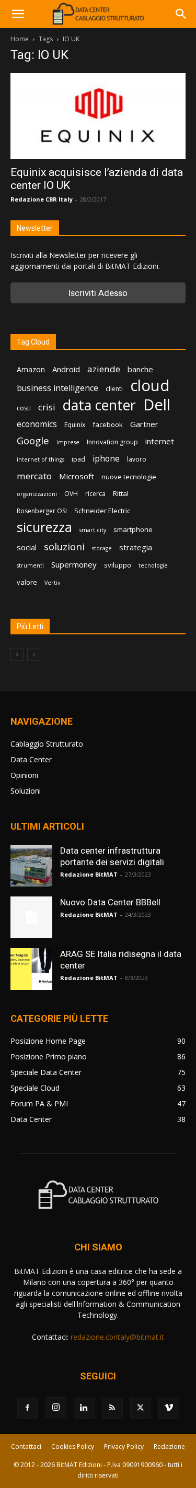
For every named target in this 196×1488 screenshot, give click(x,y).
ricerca (95, 493)
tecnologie (153, 565)
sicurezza (44, 527)
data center (99, 404)
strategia (135, 547)
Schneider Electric (102, 510)
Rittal (121, 493)
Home (19, 38)
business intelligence (57, 388)
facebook (108, 424)
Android (66, 369)
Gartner (144, 424)
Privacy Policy (124, 1446)
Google (33, 440)
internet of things (40, 459)
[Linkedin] (84, 1408)
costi (24, 408)
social (27, 547)
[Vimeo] (168, 1408)
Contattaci (26, 1446)
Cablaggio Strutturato (46, 744)
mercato (34, 475)
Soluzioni (25, 791)
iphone (106, 458)
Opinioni (24, 775)
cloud (150, 385)
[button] (17, 14)
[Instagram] (55, 1407)
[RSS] (112, 1408)
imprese (67, 442)
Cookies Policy (72, 1446)
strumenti (30, 565)
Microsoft (76, 476)
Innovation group (112, 442)
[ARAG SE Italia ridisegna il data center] (31, 969)
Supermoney (74, 564)
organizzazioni (37, 494)
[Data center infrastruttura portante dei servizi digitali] (31, 866)
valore (27, 582)
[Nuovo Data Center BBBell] (31, 917)
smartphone (133, 529)
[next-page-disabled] (33, 654)
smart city (92, 530)
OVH (71, 493)
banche (140, 369)
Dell (156, 404)
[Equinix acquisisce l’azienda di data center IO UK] (98, 116)
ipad (78, 459)
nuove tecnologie (128, 476)
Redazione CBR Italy (41, 199)
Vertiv (52, 582)
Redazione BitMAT (89, 874)
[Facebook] (27, 1408)
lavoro (136, 459)
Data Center (31, 759)
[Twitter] (140, 1408)
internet (159, 441)
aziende (103, 368)
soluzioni (64, 546)
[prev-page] (17, 654)
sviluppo (117, 565)
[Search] (181, 14)
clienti (114, 388)
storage (102, 548)
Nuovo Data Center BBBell (110, 902)
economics (37, 424)
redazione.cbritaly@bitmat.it (117, 1337)
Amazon (31, 369)
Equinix (74, 424)
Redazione (169, 1446)
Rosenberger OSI (42, 510)
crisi (46, 406)
